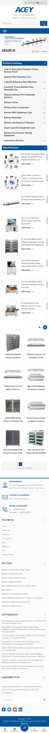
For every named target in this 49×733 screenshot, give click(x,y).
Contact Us (7, 539)
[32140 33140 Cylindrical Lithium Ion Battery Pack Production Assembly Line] (11, 182)
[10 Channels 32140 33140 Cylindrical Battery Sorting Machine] (11, 288)
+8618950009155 (24, 15)
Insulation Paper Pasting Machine (16, 602)
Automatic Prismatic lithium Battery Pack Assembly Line (33, 198)
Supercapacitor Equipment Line (19, 128)
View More (25, 164)
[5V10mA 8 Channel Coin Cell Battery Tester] (36, 342)
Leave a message (24, 728)
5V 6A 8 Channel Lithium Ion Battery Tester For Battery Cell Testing (36, 420)
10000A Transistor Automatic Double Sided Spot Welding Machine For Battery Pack (23, 661)
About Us (6, 531)
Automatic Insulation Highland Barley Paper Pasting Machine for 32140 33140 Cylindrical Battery (32, 264)
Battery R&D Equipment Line (18, 113)
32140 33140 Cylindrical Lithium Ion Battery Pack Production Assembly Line (32, 178)
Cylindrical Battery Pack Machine (20, 82)
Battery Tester (11, 102)
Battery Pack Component (16, 108)
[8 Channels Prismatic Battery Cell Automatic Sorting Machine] (11, 310)
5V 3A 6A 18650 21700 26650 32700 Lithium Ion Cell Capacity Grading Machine (23, 637)
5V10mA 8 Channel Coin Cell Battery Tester (36, 356)
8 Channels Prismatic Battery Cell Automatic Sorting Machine (31, 306)
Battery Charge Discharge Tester (16, 570)
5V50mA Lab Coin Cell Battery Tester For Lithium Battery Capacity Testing (12, 388)
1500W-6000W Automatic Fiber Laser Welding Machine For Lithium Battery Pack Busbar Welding (23, 655)
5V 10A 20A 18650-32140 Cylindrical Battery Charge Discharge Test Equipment (32, 242)
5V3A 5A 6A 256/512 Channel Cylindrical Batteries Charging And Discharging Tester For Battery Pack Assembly (13, 356)
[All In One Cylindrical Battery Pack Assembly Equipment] (11, 225)
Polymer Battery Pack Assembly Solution (19, 96)
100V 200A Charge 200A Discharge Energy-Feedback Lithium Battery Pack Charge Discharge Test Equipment (23, 629)
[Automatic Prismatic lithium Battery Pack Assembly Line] (11, 203)
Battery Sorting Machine (12, 574)
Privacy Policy (7, 555)
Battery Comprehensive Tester (15, 594)
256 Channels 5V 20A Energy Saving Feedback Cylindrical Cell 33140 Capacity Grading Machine (36, 451)
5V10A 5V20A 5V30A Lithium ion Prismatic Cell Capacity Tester (12, 420)
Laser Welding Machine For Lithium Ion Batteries (22, 598)
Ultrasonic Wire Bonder (12, 606)
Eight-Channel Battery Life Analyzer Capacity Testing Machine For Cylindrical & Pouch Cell (36, 388)
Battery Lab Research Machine (19, 123)
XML (3, 551)
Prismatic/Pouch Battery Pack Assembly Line (19, 88)
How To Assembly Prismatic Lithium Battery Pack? (21, 70)
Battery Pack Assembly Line (17, 77)
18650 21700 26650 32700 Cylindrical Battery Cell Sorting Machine (22, 649)
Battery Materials (12, 118)
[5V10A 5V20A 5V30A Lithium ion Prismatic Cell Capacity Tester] (13, 405)
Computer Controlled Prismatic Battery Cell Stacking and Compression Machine (20, 643)
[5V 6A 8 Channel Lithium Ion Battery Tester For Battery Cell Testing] (36, 405)
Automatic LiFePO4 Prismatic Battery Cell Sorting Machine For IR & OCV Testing (23, 667)
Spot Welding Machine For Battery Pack (19, 586)
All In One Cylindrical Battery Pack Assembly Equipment (31, 221)
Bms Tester (6, 590)
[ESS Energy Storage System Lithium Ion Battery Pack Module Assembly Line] (11, 161)
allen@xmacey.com (24, 18)
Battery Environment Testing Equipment (18, 134)
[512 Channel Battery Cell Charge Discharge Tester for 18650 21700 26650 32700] (13, 437)
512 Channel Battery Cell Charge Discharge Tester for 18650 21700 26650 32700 (13, 451)
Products (6, 535)
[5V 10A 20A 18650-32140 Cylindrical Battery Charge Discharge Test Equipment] (11, 246)
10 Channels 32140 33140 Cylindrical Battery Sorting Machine (32, 284)
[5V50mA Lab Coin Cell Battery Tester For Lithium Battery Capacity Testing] (13, 374)
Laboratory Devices (13, 141)
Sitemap (5, 547)
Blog (4, 543)
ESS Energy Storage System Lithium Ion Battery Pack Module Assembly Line (33, 157)
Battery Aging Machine (12, 582)
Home (37, 51)
